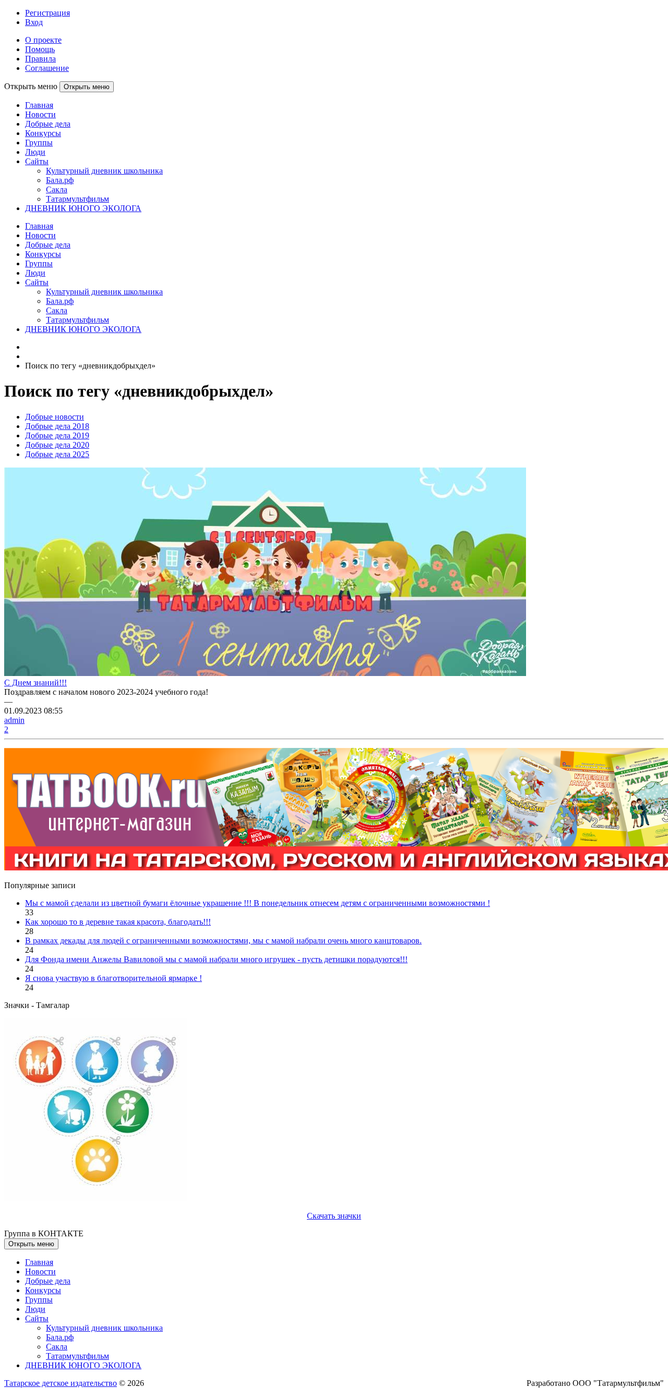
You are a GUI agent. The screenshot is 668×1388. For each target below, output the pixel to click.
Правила (40, 58)
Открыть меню (87, 87)
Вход (34, 22)
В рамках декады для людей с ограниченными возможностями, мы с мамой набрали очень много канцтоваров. (223, 940)
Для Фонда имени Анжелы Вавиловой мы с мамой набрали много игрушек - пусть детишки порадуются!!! (216, 959)
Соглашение (47, 68)
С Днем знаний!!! (35, 682)
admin (14, 720)
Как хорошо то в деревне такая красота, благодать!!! (118, 921)
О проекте (43, 39)
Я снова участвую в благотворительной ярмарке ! (113, 978)
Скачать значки (334, 1215)
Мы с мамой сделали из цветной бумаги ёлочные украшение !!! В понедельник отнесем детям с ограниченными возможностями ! (257, 903)
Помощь (40, 49)
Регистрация (47, 12)
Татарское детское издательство (60, 1383)
